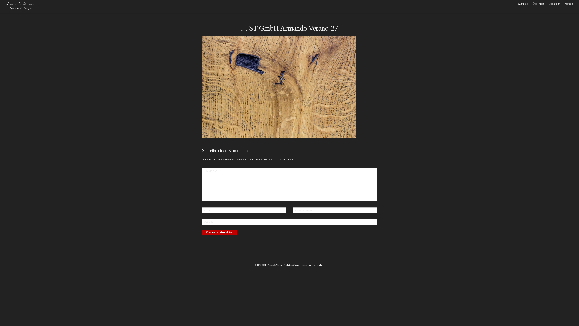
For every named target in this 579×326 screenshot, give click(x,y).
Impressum (306, 265)
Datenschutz (318, 265)
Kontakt (569, 4)
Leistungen (554, 4)
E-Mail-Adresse (304, 210)
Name (207, 210)
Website (209, 222)
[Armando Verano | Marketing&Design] (19, 9)
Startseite (523, 4)
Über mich (538, 4)
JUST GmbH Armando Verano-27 (289, 28)
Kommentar (211, 171)
